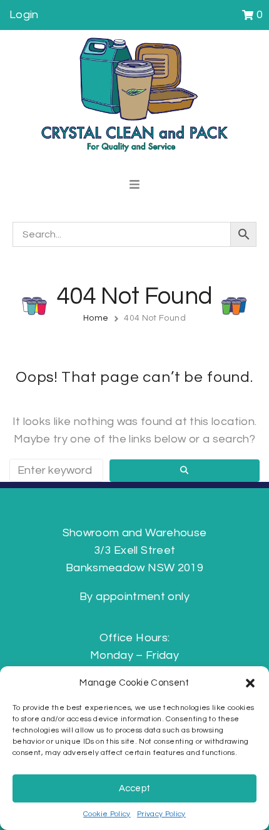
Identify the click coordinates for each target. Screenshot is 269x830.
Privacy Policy (161, 814)
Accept (135, 788)
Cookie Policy (107, 814)
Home (95, 318)
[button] (250, 683)
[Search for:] (56, 470)
